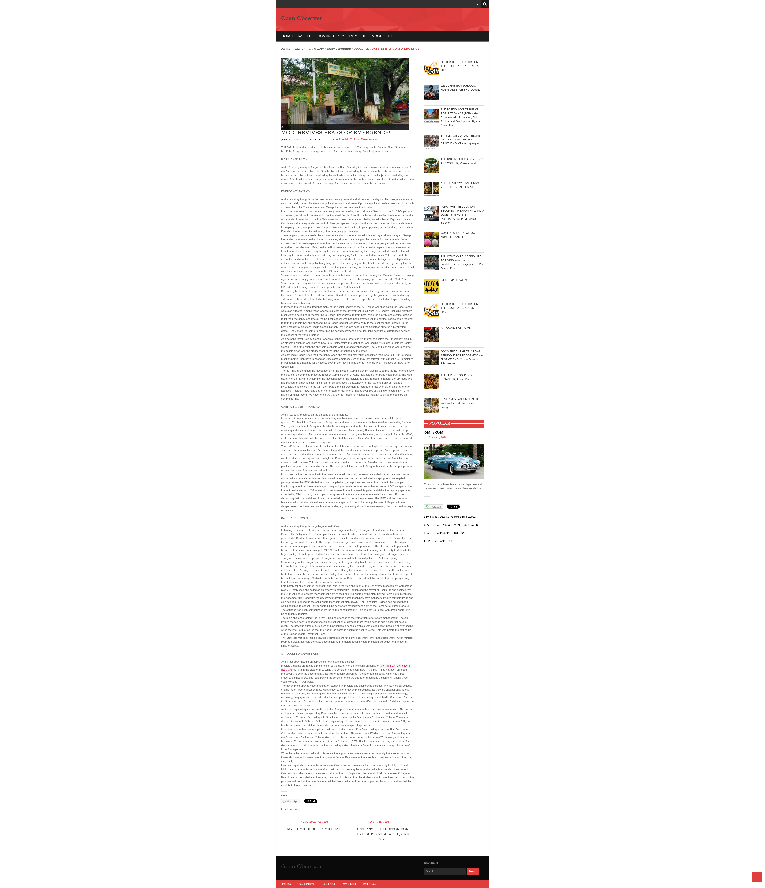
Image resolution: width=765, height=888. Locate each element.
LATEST (305, 36)
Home (287, 36)
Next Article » (380, 822)
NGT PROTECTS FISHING (445, 533)
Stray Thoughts (339, 49)
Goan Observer (301, 18)
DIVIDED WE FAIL (439, 541)
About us (381, 36)
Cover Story (330, 36)
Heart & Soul (369, 883)
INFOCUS (357, 36)
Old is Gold (433, 432)
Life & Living (328, 883)
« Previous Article (314, 822)
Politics (286, 883)
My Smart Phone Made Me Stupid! (450, 517)
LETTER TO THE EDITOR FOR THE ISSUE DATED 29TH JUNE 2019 (381, 834)
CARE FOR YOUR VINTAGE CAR (451, 525)
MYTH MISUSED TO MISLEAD (314, 829)
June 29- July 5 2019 (309, 49)
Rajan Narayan (369, 139)
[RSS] (477, 3)
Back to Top (757, 877)
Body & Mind (348, 883)
